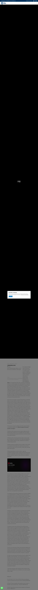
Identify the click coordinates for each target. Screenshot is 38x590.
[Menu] (36, 3)
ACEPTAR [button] (10, 296)
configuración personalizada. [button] (25, 294)
